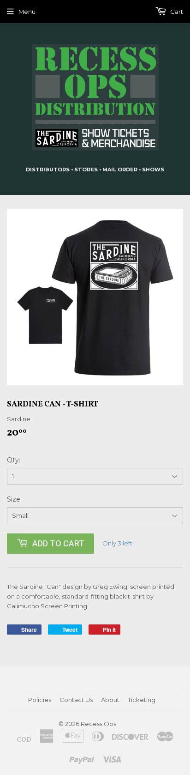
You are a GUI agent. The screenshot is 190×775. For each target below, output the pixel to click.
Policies (39, 699)
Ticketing (141, 699)
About (110, 699)
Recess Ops (98, 723)
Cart (176, 11)
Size (13, 499)
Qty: (13, 460)
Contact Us (76, 699)
